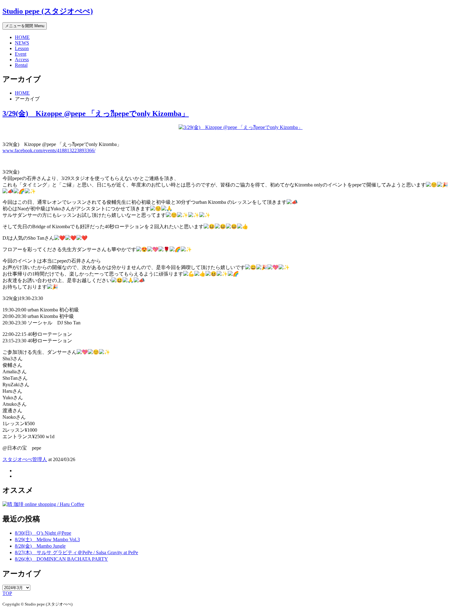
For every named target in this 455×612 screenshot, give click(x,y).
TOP (7, 593)
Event (20, 54)
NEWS (22, 42)
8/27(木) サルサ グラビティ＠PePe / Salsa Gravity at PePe (76, 552)
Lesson (22, 48)
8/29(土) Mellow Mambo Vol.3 (47, 539)
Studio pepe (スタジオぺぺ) (47, 11)
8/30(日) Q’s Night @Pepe (43, 533)
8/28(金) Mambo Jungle (40, 546)
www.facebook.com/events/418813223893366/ (48, 150)
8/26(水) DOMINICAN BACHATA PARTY (61, 559)
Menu (24, 26)
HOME (22, 37)
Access (22, 59)
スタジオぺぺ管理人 (24, 459)
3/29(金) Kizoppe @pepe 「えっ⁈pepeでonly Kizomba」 (95, 113)
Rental (21, 65)
